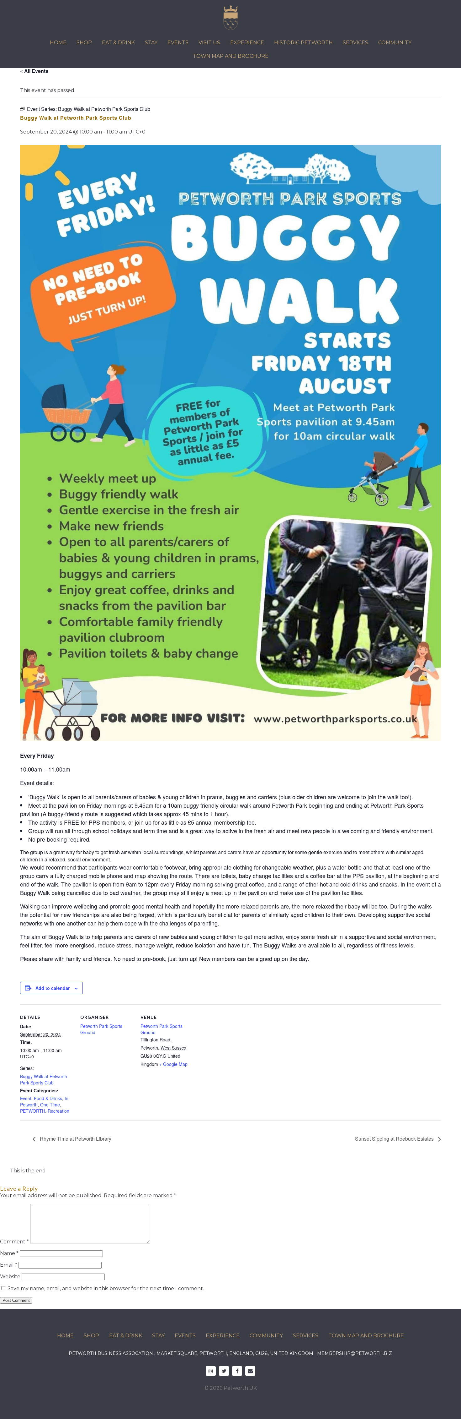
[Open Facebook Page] (237, 1371)
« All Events (34, 70)
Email (8, 1265)
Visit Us (209, 43)
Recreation (58, 1111)
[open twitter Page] (224, 1371)
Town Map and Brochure (230, 56)
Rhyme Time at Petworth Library (75, 1138)
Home (58, 43)
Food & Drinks (48, 1098)
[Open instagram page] (211, 1371)
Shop (84, 43)
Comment (14, 1242)
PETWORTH (32, 1111)
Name (9, 1253)
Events (177, 43)
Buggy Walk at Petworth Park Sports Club (43, 1079)
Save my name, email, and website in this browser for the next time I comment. (106, 1288)
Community (394, 43)
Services (355, 43)
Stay (151, 43)
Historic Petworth (303, 43)
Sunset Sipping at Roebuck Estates (395, 1138)
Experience (247, 43)
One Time (50, 1104)
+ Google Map (173, 1064)
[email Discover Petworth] (250, 1371)
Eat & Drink (118, 43)
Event (25, 1098)
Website (10, 1277)
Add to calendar (52, 988)
